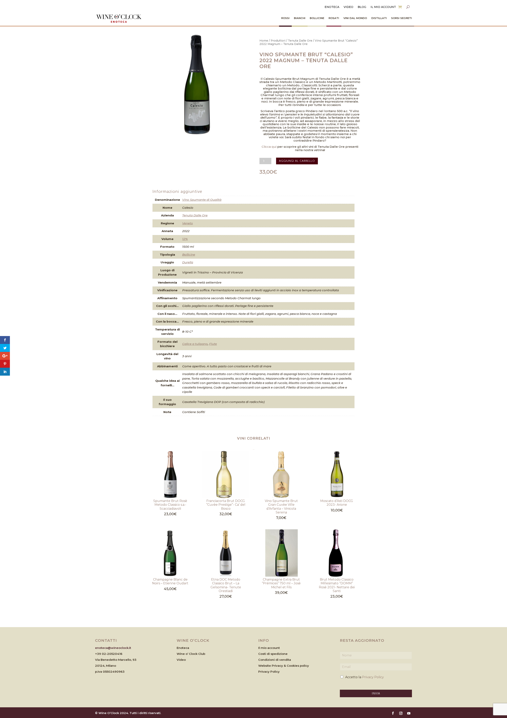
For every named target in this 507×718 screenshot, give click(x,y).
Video (348, 7)
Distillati (379, 18)
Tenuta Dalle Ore (300, 40)
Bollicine (317, 18)
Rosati (334, 18)
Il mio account (383, 7)
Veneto (187, 223)
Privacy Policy (269, 671)
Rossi (285, 18)
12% (185, 239)
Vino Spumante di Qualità (201, 200)
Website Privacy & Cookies (279, 666)
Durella (187, 262)
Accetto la (364, 677)
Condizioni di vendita (274, 660)
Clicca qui (269, 147)
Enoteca (332, 7)
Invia (376, 693)
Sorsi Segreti (401, 18)
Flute (213, 344)
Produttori (278, 40)
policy (304, 666)
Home (263, 40)
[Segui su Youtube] (409, 713)
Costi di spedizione (273, 654)
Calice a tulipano (195, 344)
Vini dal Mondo (355, 18)
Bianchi (299, 18)
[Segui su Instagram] (401, 713)
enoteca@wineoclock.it (113, 648)
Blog (362, 7)
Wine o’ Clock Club (191, 654)
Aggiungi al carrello (297, 161)
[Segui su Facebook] (393, 713)
